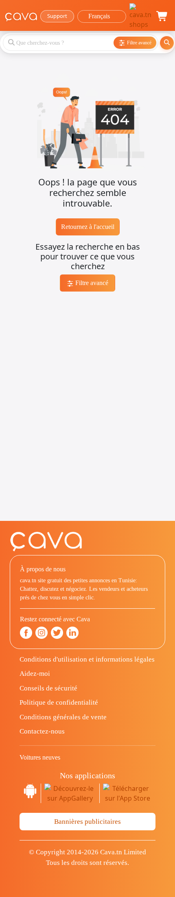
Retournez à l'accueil (87, 226)
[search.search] (167, 43)
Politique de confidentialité (59, 702)
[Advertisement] (87, 433)
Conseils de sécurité (48, 688)
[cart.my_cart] (162, 16)
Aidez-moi (35, 673)
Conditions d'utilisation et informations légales (87, 659)
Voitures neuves (40, 757)
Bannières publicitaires (87, 821)
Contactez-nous (42, 731)
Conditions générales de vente (63, 717)
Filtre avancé (91, 282)
